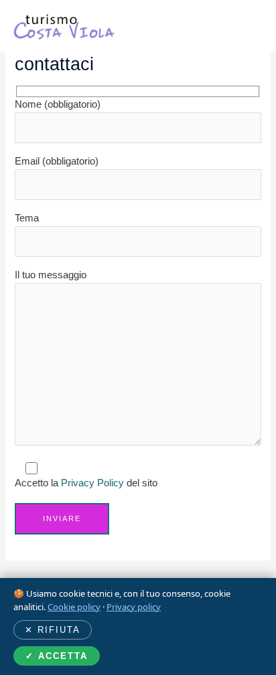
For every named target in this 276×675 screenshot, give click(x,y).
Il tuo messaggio (50, 275)
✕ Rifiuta (52, 630)
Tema (27, 218)
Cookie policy (74, 607)
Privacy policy (134, 607)
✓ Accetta (56, 656)
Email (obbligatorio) (56, 161)
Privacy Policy (92, 483)
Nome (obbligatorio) (57, 104)
